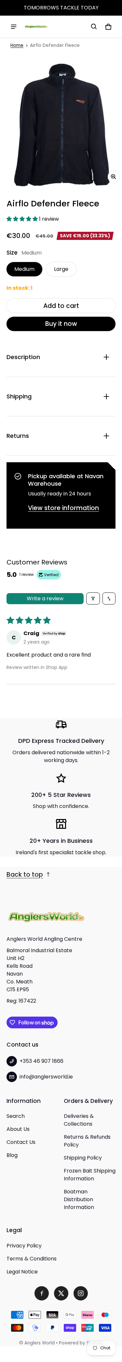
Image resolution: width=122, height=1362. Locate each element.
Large (61, 269)
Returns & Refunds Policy (87, 1140)
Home (16, 45)
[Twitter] (61, 1293)
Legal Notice (22, 1271)
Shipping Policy (83, 1157)
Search (16, 1116)
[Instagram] (81, 1293)
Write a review (45, 598)
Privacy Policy (24, 1245)
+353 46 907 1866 (41, 1061)
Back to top (25, 874)
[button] (94, 27)
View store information (63, 508)
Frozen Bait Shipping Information (89, 1174)
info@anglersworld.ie (46, 1076)
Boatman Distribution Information (79, 1199)
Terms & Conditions (32, 1258)
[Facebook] (41, 1293)
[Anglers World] (36, 26)
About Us (18, 1129)
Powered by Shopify (81, 1343)
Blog (12, 1155)
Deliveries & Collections (79, 1120)
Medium (24, 269)
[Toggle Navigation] (14, 27)
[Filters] (93, 598)
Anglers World (39, 1343)
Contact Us (21, 1142)
